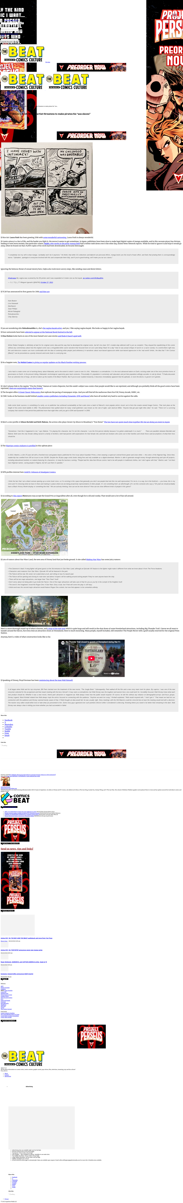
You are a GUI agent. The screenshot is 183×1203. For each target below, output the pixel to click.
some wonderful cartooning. (55, 237)
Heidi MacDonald (5, 119)
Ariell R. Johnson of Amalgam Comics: (40, 472)
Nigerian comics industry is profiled (21, 446)
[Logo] (23, 89)
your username (22, 28)
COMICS (7, 92)
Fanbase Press (4, 993)
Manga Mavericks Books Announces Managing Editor (19, 816)
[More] (52, 126)
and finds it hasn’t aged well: (70, 336)
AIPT (2, 986)
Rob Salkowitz (5, 1003)
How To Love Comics (6, 997)
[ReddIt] (31, 126)
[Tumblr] (45, 126)
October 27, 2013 (47, 282)
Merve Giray (4, 941)
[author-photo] (5, 785)
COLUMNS (7, 101)
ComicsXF (3, 992)
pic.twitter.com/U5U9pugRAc (93, 278)
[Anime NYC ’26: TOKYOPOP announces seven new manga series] (4, 947)
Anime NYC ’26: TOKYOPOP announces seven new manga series (21, 950)
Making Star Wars (93, 559)
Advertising (8, 1076)
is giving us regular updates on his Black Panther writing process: (52, 362)
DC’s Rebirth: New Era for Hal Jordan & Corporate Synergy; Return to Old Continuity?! (32, 774)
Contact (7, 1075)
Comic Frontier (8, 990)
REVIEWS (7, 99)
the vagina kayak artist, (52, 328)
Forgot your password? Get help (9, 34)
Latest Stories (11, 807)
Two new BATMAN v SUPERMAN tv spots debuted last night (23, 776)
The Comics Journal (6, 1009)
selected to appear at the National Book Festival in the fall (48, 332)
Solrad (2, 1007)
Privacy (3, 35)
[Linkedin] (24, 126)
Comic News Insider (6, 1017)
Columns (6, 106)
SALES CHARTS (9, 98)
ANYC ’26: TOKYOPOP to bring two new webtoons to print (20, 811)
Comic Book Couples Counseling (10, 1016)
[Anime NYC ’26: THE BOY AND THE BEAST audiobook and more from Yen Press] (18, 935)
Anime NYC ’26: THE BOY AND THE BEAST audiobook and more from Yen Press (26, 938)
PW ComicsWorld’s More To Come (10, 1014)
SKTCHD (3, 1006)
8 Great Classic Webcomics (29, 392)
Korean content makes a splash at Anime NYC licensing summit (22, 813)
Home (2, 106)
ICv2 (2, 999)
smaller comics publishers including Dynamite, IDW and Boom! (63, 396)
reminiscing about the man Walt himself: (56, 680)
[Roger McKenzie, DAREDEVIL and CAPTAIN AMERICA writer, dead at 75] (4, 959)
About (6, 1073)
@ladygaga (12, 278)
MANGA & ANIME (9, 95)
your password (22, 30)
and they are (44, 292)
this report (17, 496)
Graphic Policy (5, 996)
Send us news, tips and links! (17, 848)
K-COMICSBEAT (9, 96)
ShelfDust (3, 1004)
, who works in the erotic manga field (62, 243)
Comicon (3, 989)
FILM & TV (7, 93)
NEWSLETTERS (9, 103)
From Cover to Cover (6, 995)
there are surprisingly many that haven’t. (26, 388)
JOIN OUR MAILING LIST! (11, 20)
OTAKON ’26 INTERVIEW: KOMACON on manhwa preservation (22, 814)
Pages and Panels (5, 1000)
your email (21, 40)
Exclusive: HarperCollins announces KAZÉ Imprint (17, 974)
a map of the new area (56, 628)
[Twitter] (11, 126)
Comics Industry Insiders (8, 1013)
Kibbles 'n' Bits (14, 106)
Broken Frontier (5, 987)
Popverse (3, 1002)
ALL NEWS (7, 102)
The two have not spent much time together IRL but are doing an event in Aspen (137, 422)
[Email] (38, 126)
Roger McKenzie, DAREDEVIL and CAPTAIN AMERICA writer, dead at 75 (24, 962)
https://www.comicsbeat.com (9, 788)
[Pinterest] (17, 126)
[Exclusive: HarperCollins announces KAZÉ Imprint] (4, 971)
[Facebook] (4, 126)
